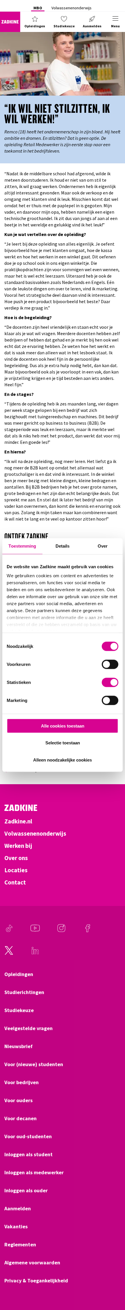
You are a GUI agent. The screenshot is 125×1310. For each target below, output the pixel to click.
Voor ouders (18, 1100)
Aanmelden (17, 1208)
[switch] (110, 664)
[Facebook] (87, 931)
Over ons (16, 858)
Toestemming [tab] (22, 545)
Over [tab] (103, 545)
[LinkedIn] (35, 953)
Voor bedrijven (21, 1082)
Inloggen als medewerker (34, 1172)
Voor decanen (20, 1118)
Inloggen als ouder (26, 1190)
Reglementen (20, 1244)
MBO (37, 7)
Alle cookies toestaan (62, 725)
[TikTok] (9, 931)
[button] (34, 22)
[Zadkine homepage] (10, 21)
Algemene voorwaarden (32, 1262)
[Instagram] (61, 931)
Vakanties (16, 1226)
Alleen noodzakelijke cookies (62, 759)
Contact (15, 882)
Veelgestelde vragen (28, 1028)
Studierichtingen (24, 992)
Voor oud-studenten (28, 1136)
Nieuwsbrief (18, 1046)
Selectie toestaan (62, 742)
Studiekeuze (19, 1010)
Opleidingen (18, 974)
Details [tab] (63, 545)
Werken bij (18, 846)
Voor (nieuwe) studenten (33, 1064)
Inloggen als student (28, 1154)
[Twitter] (9, 953)
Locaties (16, 870)
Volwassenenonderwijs (71, 7)
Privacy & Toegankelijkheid (36, 1280)
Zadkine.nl (18, 821)
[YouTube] (35, 931)
